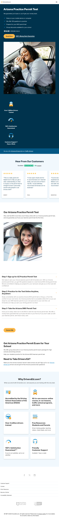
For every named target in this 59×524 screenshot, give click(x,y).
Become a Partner (5, 492)
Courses (2, 486)
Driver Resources (5, 489)
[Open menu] (56, 2)
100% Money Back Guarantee (25, 36)
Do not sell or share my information (29, 515)
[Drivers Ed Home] (6, 2)
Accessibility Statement (6, 495)
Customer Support (5, 483)
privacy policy (42, 514)
